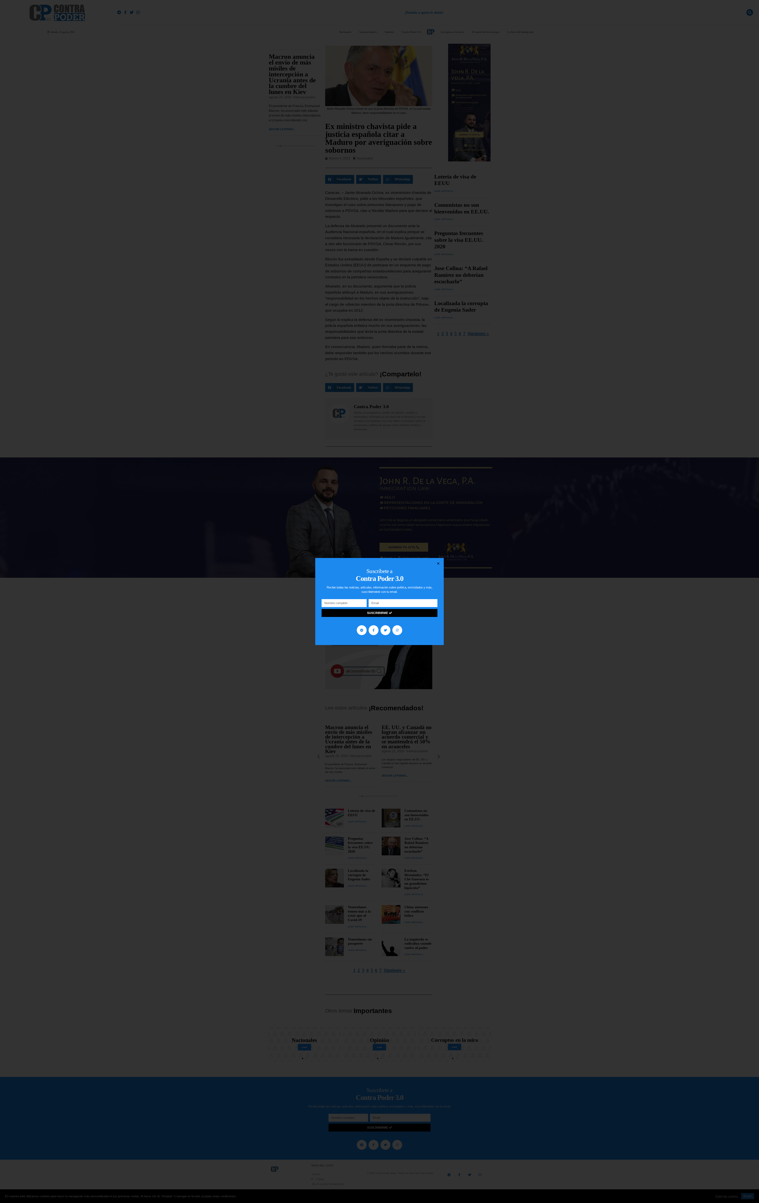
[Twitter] (385, 630)
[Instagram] (397, 630)
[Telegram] (362, 630)
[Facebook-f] (374, 630)
